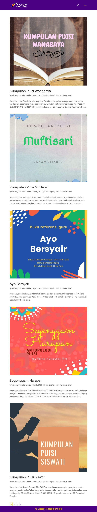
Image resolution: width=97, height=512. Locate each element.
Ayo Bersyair (19, 284)
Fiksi (57, 95)
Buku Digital (49, 95)
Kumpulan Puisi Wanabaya (30, 91)
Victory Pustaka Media (21, 95)
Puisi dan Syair (66, 95)
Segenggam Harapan (26, 380)
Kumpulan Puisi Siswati (27, 477)
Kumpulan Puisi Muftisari (29, 187)
